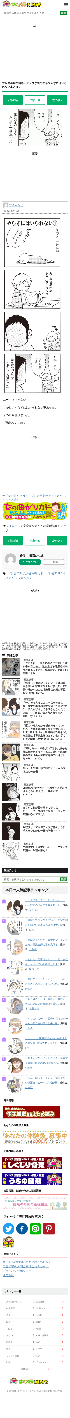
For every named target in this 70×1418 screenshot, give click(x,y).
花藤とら (34, 1008)
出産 (8, 1321)
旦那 (38, 1355)
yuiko (28, 1067)
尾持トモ (34, 969)
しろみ (33, 949)
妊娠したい (41, 1308)
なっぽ (29, 1087)
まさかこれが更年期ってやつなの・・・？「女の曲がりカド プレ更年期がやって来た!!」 (44, 811)
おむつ (9, 1335)
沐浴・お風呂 (42, 1335)
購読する (11, 870)
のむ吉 (29, 988)
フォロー (11, 526)
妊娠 (8, 1315)
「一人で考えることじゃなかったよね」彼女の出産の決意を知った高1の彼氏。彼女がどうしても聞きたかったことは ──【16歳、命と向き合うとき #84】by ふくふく (45, 709)
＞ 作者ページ (30, 561)
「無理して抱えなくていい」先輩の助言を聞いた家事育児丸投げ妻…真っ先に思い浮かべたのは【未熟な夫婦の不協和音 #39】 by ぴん (45, 688)
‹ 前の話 (13, 100)
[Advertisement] (35, 50)
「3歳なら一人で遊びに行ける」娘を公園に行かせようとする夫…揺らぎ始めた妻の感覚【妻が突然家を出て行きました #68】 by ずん (45, 753)
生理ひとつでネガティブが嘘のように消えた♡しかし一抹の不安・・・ (44, 829)
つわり (39, 1315)
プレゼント (41, 1362)
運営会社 (8, 1275)
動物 (8, 1362)
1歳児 (9, 1328)
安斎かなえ (16, 205)
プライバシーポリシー (17, 1270)
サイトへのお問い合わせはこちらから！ (28, 1262)
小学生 (39, 1348)
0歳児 (38, 1321)
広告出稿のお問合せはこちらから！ (26, 1266)
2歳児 (38, 1328)
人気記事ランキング (16, 1301)
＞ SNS (54, 561)
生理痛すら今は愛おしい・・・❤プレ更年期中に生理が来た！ (45, 848)
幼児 (38, 1342)
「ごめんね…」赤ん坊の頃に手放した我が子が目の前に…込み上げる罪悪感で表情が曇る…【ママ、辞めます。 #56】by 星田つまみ (45, 668)
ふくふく (34, 909)
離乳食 (9, 1342)
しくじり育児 (12, 1355)
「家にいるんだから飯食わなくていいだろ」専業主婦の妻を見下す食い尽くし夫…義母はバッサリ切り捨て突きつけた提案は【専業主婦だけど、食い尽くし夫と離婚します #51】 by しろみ (45, 732)
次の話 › (57, 100)
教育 (8, 1348)
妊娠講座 (10, 1308)
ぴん (31, 929)
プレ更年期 (15, 573)
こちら (32, 649)
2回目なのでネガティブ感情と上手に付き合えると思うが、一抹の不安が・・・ (45, 791)
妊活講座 (40, 1301)
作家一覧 (35, 100)
